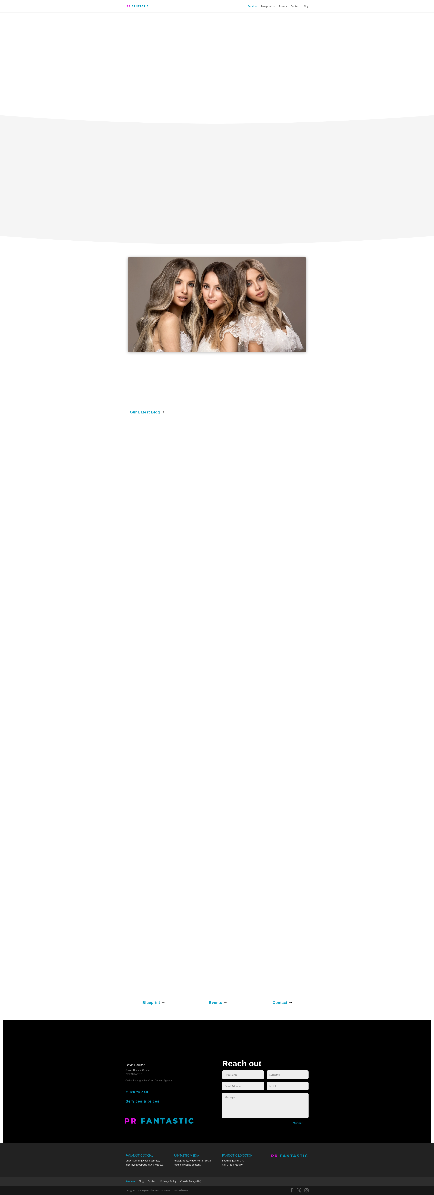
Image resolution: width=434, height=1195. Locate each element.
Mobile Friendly (52, 136)
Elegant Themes (149, 1190)
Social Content (325, 490)
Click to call (137, 1092)
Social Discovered (303, 136)
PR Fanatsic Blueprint (214, 396)
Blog (306, 6)
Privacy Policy (168, 1181)
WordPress (181, 1190)
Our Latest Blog (145, 412)
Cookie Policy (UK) (190, 1181)
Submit (297, 1123)
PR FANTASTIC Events (43, 704)
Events (283, 6)
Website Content (182, 598)
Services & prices (142, 1101)
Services (252, 6)
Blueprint (266, 6)
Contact (295, 6)
